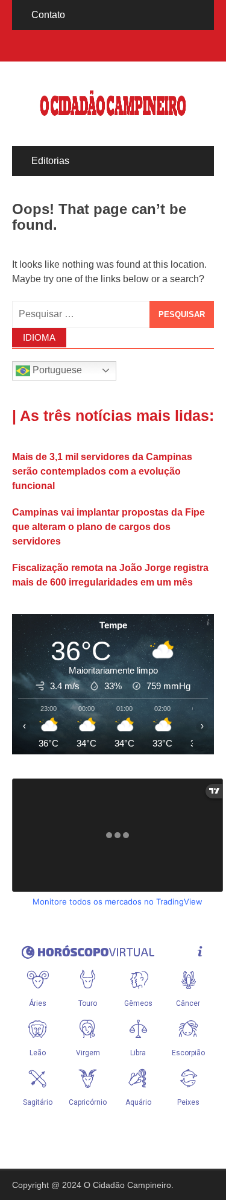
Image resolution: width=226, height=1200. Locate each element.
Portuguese (56, 370)
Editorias (50, 161)
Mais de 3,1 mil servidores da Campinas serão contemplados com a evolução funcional (102, 471)
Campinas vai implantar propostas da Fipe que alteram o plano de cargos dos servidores (108, 526)
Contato (48, 15)
